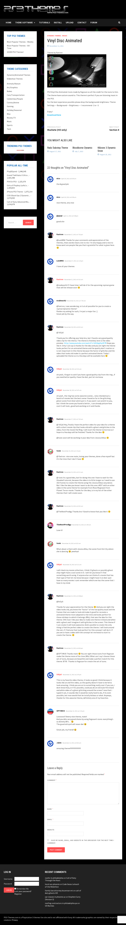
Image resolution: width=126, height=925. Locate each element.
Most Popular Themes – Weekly (20, 42)
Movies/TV (11, 117)
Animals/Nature (13, 83)
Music (64, 36)
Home (8, 22)
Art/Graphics (12, 87)
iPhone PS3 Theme (15, 191)
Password (8, 883)
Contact (82, 22)
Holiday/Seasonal (14, 110)
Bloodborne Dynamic (82, 147)
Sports (10, 125)
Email (50, 819)
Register (18, 894)
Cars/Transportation (15, 95)
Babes (9, 91)
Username (8, 879)
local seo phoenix (52, 884)
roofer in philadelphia (54, 878)
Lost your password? (23, 891)
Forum (93, 22)
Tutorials (44, 22)
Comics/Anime (13, 102)
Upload (69, 22)
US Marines (49, 906)
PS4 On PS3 (11, 181)
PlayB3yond (12, 171)
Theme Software (24, 22)
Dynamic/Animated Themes (18, 75)
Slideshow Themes (15, 78)
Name (50, 809)
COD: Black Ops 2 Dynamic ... (18, 195)
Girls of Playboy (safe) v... (17, 185)
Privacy (15, 920)
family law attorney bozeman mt (59, 890)
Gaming (10, 106)
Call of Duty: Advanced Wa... (18, 202)
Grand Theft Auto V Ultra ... (18, 175)
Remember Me (22, 888)
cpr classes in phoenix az (55, 897)
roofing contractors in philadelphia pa (61, 903)
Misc (9, 114)
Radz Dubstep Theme (57, 147)
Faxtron (59, 279)
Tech (9, 129)
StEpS (59, 369)
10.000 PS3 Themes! (15, 52)
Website (51, 830)
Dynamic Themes (54, 36)
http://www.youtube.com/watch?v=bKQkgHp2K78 (85, 343)
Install (58, 22)
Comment (52, 780)
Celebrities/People (15, 99)
